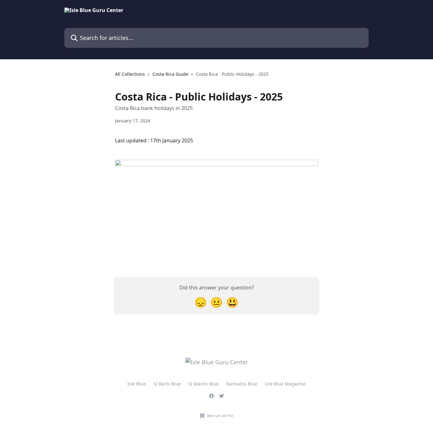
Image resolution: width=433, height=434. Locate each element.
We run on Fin (220, 415)
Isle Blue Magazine (285, 384)
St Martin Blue (203, 384)
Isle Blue (136, 384)
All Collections (130, 74)
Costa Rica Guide (170, 74)
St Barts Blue (167, 384)
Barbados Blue (241, 384)
